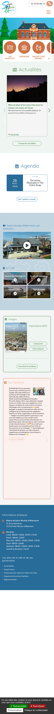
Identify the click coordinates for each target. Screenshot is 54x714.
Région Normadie (10, 579)
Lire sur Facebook (16, 439)
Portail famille (9, 566)
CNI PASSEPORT (10, 58)
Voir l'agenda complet (27, 199)
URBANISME (24, 57)
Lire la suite (14, 134)
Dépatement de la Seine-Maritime (16, 576)
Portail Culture (9, 569)
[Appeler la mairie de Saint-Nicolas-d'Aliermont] (49, 3)
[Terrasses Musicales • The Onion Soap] (27, 183)
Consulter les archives (27, 366)
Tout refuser (38, 706)
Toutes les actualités (27, 143)
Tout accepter (19, 706)
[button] (49, 110)
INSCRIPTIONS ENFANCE (38, 58)
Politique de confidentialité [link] (36, 710)
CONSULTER (38, 344)
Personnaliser (15, 710)
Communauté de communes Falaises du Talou (20, 573)
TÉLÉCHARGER (38, 349)
